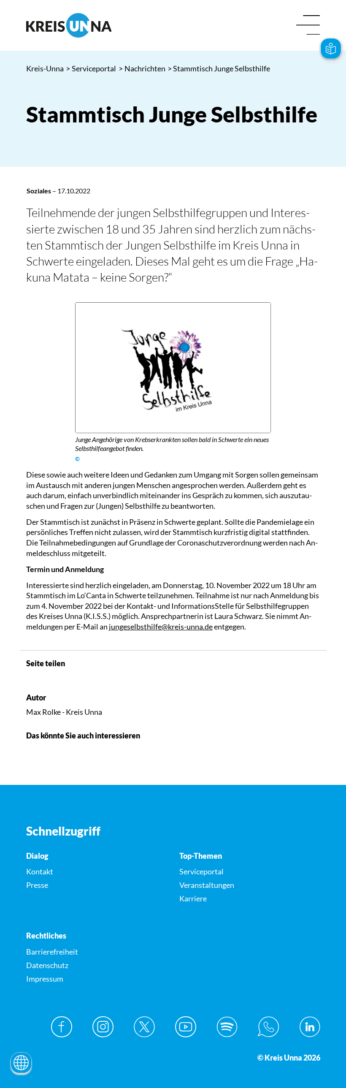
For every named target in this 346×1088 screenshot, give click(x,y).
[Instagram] (103, 1026)
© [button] (77, 459)
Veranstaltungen (206, 885)
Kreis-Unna (45, 68)
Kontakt (39, 871)
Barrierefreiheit (52, 951)
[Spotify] (227, 1026)
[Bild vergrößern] (173, 367)
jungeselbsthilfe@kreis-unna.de (161, 626)
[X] (144, 1026)
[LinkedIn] (309, 1026)
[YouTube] (185, 1026)
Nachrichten (142, 68)
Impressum (44, 978)
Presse (37, 885)
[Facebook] (61, 1026)
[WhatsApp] (268, 1026)
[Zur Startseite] (96, 25)
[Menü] (308, 25)
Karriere (193, 898)
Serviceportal (91, 68)
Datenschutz (47, 965)
